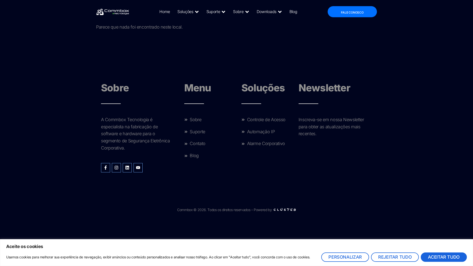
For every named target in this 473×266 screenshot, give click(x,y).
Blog (293, 11)
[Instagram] (116, 167)
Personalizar (345, 257)
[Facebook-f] (105, 167)
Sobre (238, 11)
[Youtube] (138, 167)
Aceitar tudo (444, 257)
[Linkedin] (127, 167)
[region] (236, 252)
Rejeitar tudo (395, 257)
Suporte (213, 11)
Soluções (185, 11)
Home (164, 11)
